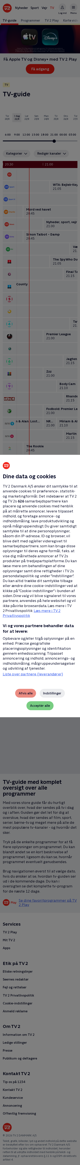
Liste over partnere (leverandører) (33, 674)
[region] (40, 582)
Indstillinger (52, 693)
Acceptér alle (40, 705)
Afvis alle (26, 693)
